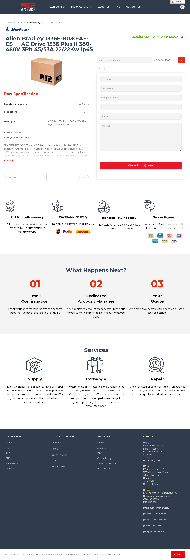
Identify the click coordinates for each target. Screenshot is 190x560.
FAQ (99, 453)
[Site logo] (28, 6)
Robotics (10, 468)
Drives (9, 442)
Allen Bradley (34, 22)
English (177, 2)
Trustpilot (101, 68)
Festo (54, 460)
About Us (102, 448)
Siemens (56, 442)
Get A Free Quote (140, 165)
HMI (8, 448)
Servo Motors (13, 463)
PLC (8, 453)
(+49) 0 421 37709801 (155, 513)
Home (9, 22)
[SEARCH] (181, 60)
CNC (8, 458)
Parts (20, 22)
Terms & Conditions (107, 463)
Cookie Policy (104, 458)
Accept (178, 554)
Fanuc (54, 448)
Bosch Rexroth (59, 454)
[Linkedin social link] (182, 7)
